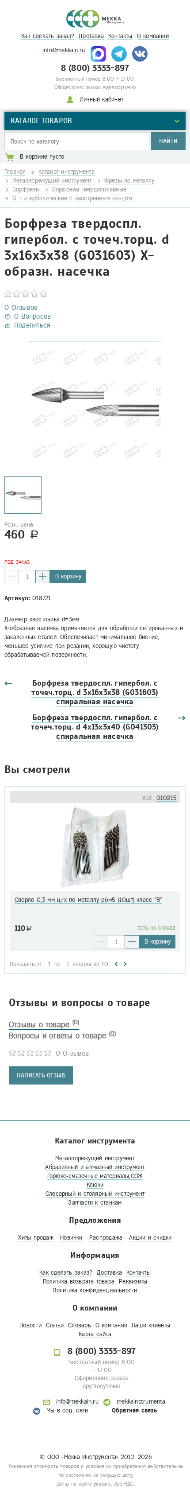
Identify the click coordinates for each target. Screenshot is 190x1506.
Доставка (91, 36)
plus (42, 576)
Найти (168, 141)
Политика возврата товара (78, 1281)
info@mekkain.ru (63, 50)
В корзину (68, 576)
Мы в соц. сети (67, 1410)
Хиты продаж (35, 1237)
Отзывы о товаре (44, 1024)
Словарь (79, 1325)
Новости (30, 1325)
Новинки (71, 1237)
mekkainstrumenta (141, 1401)
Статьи (55, 1325)
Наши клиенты (151, 1325)
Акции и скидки (150, 1237)
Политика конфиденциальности (95, 1290)
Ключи (95, 1185)
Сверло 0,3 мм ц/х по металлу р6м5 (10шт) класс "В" (88, 900)
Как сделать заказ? (47, 36)
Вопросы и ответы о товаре (62, 1035)
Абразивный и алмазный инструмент (94, 1167)
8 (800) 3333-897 (95, 68)
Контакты (120, 36)
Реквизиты (133, 1281)
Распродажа (105, 1237)
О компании (153, 36)
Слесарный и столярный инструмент (95, 1193)
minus (11, 576)
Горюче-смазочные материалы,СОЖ (95, 1176)
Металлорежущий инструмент (95, 1158)
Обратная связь (134, 1410)
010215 (166, 798)
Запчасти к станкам (95, 1202)
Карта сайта (95, 1334)
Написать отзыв (41, 1075)
